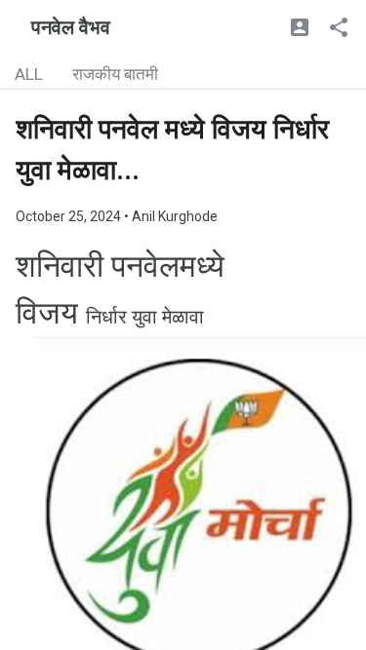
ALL (29, 74)
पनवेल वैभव (70, 27)
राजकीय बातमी (115, 74)
